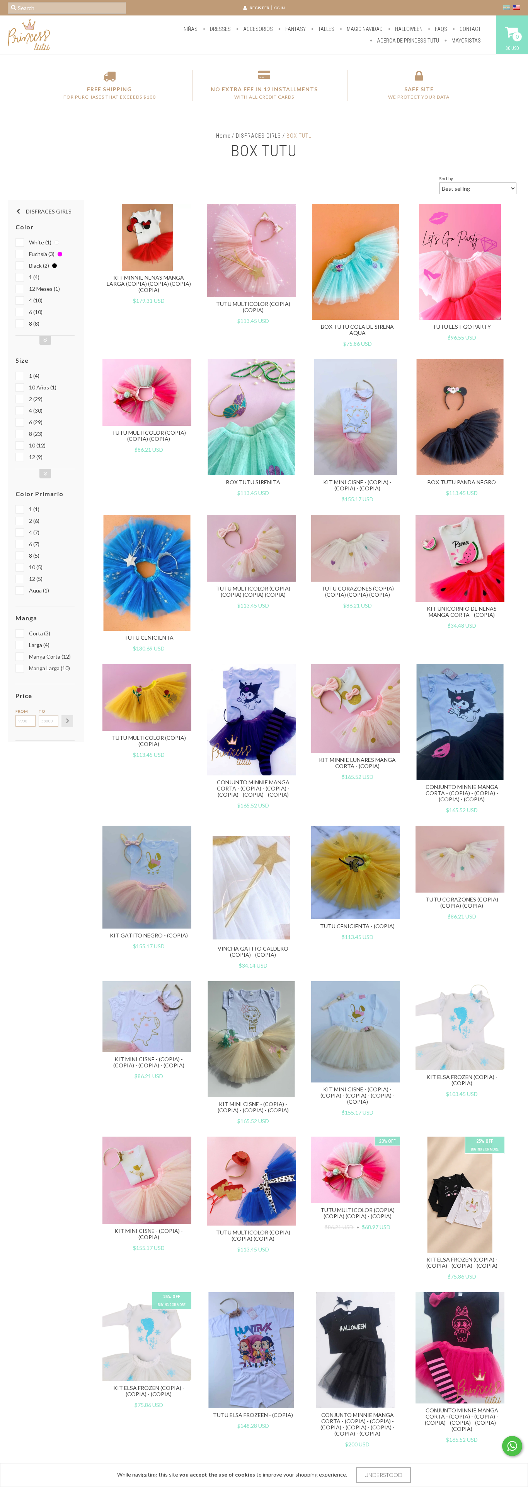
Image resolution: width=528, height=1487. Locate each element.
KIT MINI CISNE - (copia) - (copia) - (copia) (357, 485)
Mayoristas (465, 41)
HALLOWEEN (408, 29)
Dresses (220, 29)
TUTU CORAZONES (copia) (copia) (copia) (462, 902)
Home (223, 136)
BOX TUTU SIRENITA (253, 482)
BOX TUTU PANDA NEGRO (462, 482)
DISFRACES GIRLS (258, 136)
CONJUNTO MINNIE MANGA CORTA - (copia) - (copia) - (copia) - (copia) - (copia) (253, 788)
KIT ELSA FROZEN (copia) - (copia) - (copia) (148, 1391)
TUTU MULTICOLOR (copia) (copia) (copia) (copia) (253, 591)
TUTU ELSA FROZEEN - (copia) (253, 1415)
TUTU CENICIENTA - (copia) (357, 926)
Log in (279, 7)
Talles (325, 29)
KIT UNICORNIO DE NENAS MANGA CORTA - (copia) (462, 611)
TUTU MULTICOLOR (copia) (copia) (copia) (149, 435)
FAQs (440, 29)
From (21, 711)
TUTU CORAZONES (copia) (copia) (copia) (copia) (357, 591)
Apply (67, 721)
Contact (469, 29)
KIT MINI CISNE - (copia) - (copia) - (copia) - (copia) (148, 1062)
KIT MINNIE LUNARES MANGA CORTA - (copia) (357, 762)
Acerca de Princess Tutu (407, 41)
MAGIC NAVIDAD (364, 29)
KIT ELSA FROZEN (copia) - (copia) (461, 1080)
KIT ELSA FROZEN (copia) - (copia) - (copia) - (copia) (461, 1262)
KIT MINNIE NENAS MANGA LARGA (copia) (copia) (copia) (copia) (149, 283)
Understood (383, 1475)
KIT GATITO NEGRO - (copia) (149, 935)
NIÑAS (191, 29)
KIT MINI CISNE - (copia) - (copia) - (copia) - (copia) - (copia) (357, 1095)
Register (259, 7)
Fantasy (295, 29)
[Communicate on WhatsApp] (512, 1446)
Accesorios (257, 29)
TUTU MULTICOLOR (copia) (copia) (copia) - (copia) (357, 1213)
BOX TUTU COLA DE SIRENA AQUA (357, 329)
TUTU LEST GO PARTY (462, 326)
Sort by (446, 178)
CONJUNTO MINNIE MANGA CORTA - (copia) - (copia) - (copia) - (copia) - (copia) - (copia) (462, 1419)
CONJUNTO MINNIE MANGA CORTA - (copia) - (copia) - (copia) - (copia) (462, 793)
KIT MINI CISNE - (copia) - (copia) (148, 1234)
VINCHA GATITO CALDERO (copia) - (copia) (253, 951)
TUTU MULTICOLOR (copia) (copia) (253, 306)
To (42, 711)
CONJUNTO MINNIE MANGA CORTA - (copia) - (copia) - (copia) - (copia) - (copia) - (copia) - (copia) (357, 1424)
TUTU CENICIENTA (149, 637)
